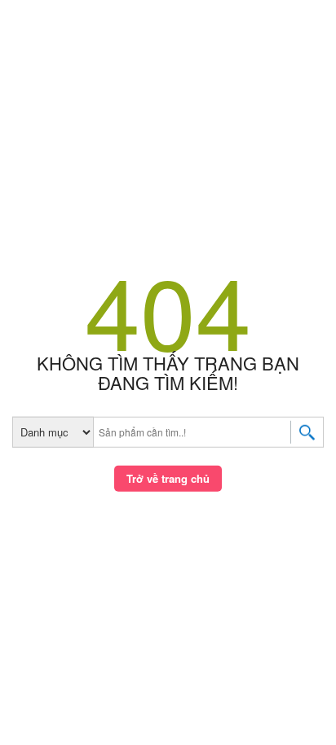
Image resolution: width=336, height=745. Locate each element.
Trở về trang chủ (168, 478)
